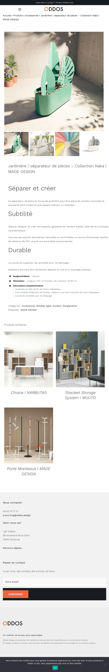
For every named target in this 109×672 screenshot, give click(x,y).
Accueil (7, 15)
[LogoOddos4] (54, 8)
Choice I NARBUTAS (29, 392)
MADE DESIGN (29, 310)
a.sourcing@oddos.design (17, 515)
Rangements (70, 306)
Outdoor (57, 306)
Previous (7, 81)
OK (55, 668)
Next (101, 81)
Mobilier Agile (43, 306)
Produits (18, 15)
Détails (28, 360)
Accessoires (31, 15)
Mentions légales (12, 548)
